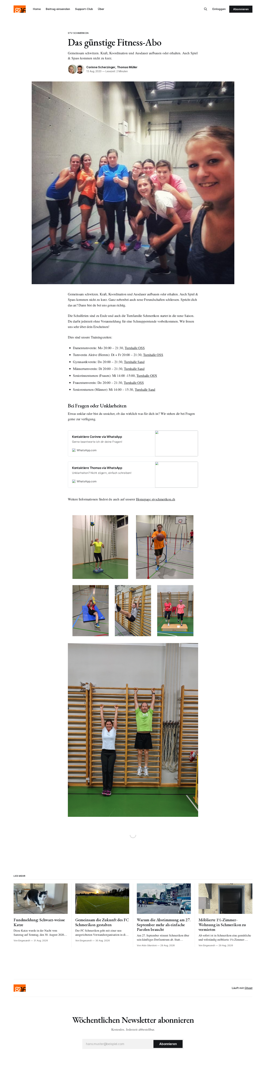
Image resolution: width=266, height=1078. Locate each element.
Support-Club (84, 9)
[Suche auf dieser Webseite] (205, 9)
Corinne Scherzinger (100, 67)
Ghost (248, 988)
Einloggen (219, 9)
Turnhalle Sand (134, 361)
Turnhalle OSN (146, 375)
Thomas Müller (127, 67)
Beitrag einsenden (58, 9)
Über (101, 9)
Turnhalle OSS (135, 348)
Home (37, 9)
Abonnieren (241, 9)
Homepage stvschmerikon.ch (155, 499)
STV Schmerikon (78, 32)
